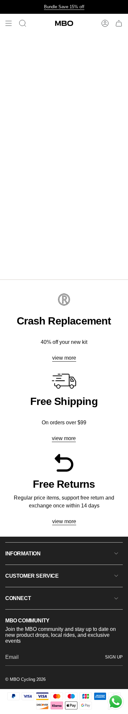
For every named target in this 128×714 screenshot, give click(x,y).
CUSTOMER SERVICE (32, 576)
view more (64, 358)
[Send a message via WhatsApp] (116, 702)
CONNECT (18, 598)
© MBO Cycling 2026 (25, 679)
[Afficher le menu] (8, 23)
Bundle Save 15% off (64, 6)
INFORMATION (23, 553)
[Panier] (119, 23)
